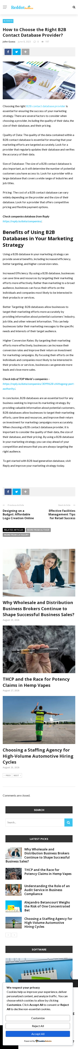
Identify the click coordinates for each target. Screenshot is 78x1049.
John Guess (9, 41)
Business (8, 21)
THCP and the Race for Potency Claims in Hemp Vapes (36, 682)
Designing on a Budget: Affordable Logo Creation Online (18, 514)
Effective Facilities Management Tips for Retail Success (61, 514)
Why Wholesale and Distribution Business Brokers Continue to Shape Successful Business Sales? (38, 608)
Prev (8, 775)
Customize (38, 1018)
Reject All (38, 1026)
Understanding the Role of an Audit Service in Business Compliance (47, 890)
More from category (16, 534)
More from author (38, 529)
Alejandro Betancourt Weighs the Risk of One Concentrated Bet (47, 906)
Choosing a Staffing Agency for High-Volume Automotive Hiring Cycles (38, 756)
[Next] (14, 935)
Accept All (37, 1034)
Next (16, 775)
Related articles (13, 529)
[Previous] (8, 935)
